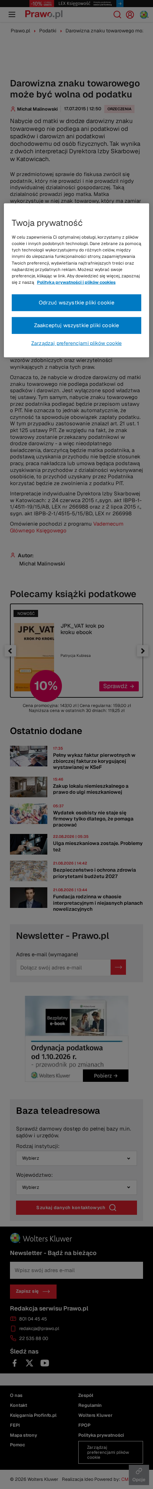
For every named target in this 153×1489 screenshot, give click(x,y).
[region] (76, 280)
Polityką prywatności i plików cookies (76, 282)
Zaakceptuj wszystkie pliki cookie (76, 325)
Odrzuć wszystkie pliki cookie (77, 302)
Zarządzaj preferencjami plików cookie (76, 343)
